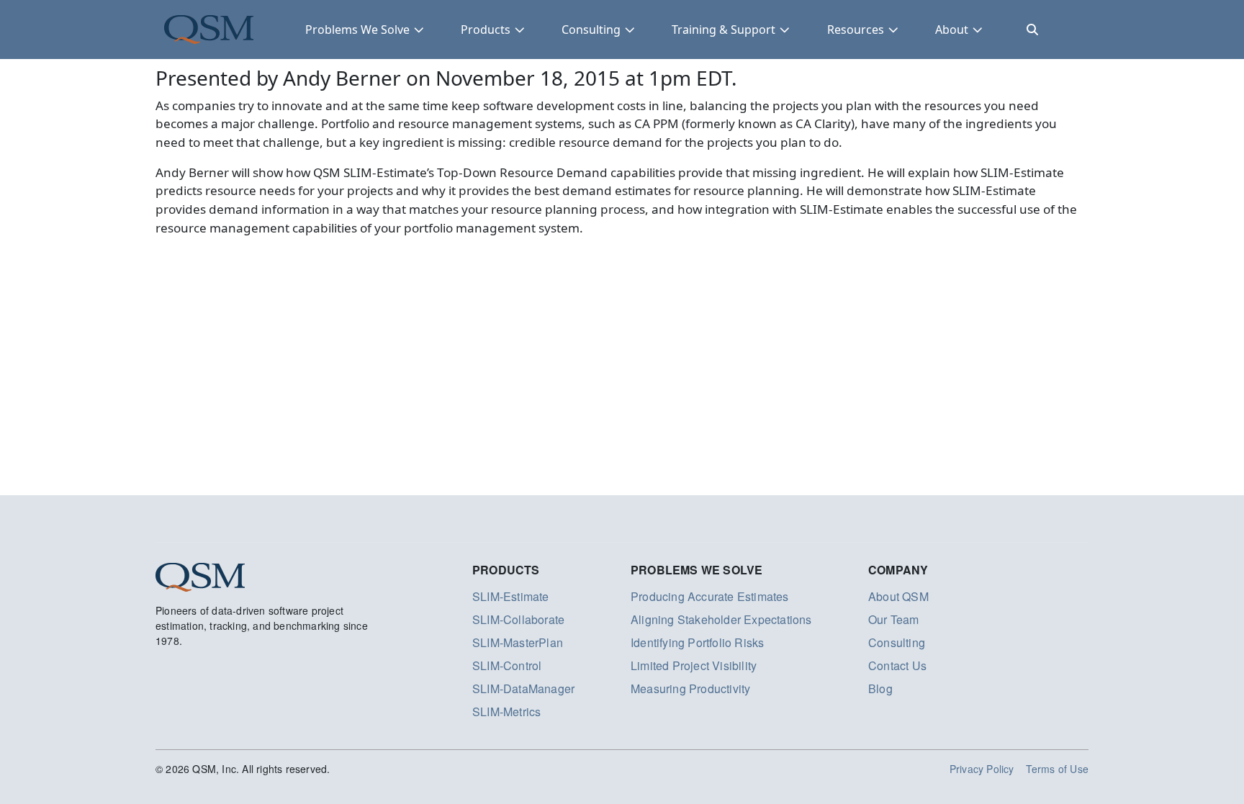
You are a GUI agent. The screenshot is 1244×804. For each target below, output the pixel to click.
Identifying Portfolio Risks (697, 642)
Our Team (893, 619)
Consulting (591, 29)
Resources (855, 29)
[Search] (1032, 29)
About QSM (898, 596)
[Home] (208, 30)
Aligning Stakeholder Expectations (721, 619)
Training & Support (723, 29)
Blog (880, 688)
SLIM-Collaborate (518, 619)
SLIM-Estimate (510, 596)
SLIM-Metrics (506, 711)
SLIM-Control (506, 665)
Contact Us (897, 665)
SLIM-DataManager (523, 688)
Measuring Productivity (690, 688)
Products (485, 29)
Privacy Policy (982, 769)
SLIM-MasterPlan (517, 642)
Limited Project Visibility (694, 665)
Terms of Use (1057, 769)
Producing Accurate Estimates (710, 596)
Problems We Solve (357, 29)
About (951, 29)
